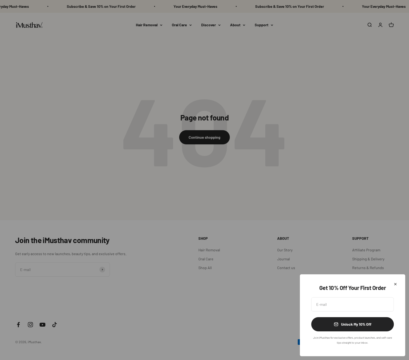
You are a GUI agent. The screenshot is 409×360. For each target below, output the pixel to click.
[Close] (395, 284)
